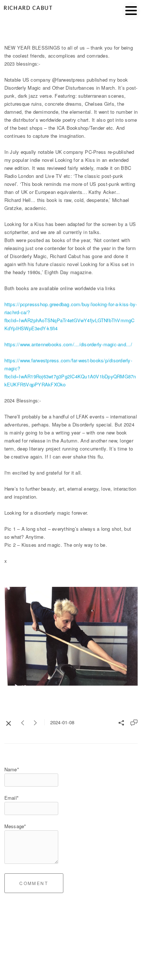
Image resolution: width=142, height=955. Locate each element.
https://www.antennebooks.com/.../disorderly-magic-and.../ (68, 344)
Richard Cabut (28, 8)
